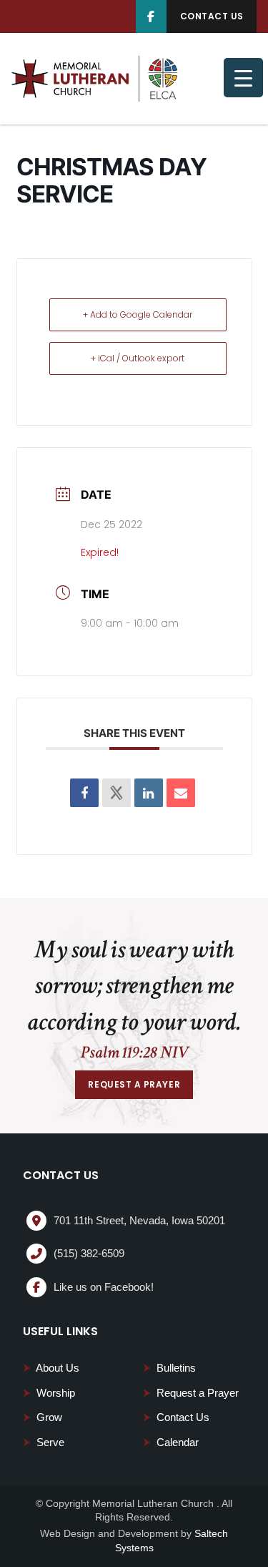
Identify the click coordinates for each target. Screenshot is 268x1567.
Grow (42, 1417)
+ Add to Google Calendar (137, 314)
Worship (49, 1393)
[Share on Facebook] (84, 792)
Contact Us (176, 1417)
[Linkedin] (148, 792)
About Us (51, 1368)
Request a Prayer (191, 1393)
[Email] (181, 792)
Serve (43, 1442)
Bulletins (169, 1368)
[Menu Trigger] (243, 77)
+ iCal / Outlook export (137, 358)
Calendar (171, 1442)
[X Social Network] (116, 792)
